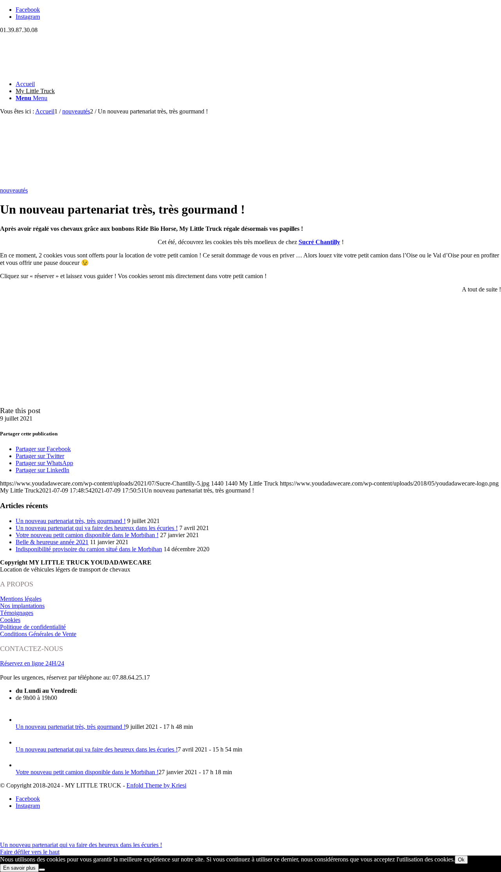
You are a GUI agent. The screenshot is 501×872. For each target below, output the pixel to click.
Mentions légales (20, 598)
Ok (461, 860)
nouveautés (14, 190)
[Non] (42, 869)
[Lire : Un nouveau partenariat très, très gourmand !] (23, 719)
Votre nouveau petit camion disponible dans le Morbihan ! (87, 535)
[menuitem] (258, 84)
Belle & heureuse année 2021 (52, 542)
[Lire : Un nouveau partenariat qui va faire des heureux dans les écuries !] (23, 742)
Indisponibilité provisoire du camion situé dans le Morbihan (89, 549)
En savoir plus (19, 868)
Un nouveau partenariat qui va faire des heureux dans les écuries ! (97, 528)
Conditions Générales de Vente (38, 634)
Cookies (10, 620)
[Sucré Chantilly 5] (35, 183)
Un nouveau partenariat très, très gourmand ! (71, 521)
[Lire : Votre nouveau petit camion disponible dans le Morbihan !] (23, 765)
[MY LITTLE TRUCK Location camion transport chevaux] (58, 70)
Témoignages (16, 613)
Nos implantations (22, 605)
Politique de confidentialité (33, 627)
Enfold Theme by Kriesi (156, 785)
